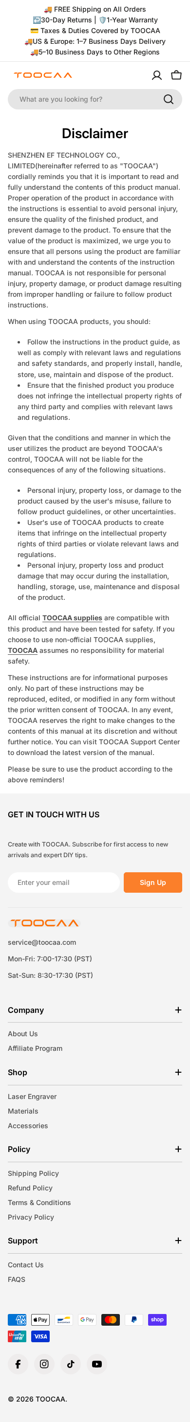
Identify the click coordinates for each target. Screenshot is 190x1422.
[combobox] (95, 99)
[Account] (157, 75)
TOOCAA (23, 650)
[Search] (168, 99)
